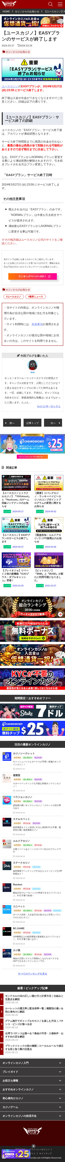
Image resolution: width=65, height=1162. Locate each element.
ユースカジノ (10, 86)
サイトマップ (45, 1153)
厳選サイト (30, 1153)
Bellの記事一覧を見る (48, 406)
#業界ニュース (35, 296)
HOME (6, 11)
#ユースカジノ (13, 296)
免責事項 (37, 324)
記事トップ (33, 423)
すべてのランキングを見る (32, 973)
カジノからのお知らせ (27, 11)
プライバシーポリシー (39, 1149)
